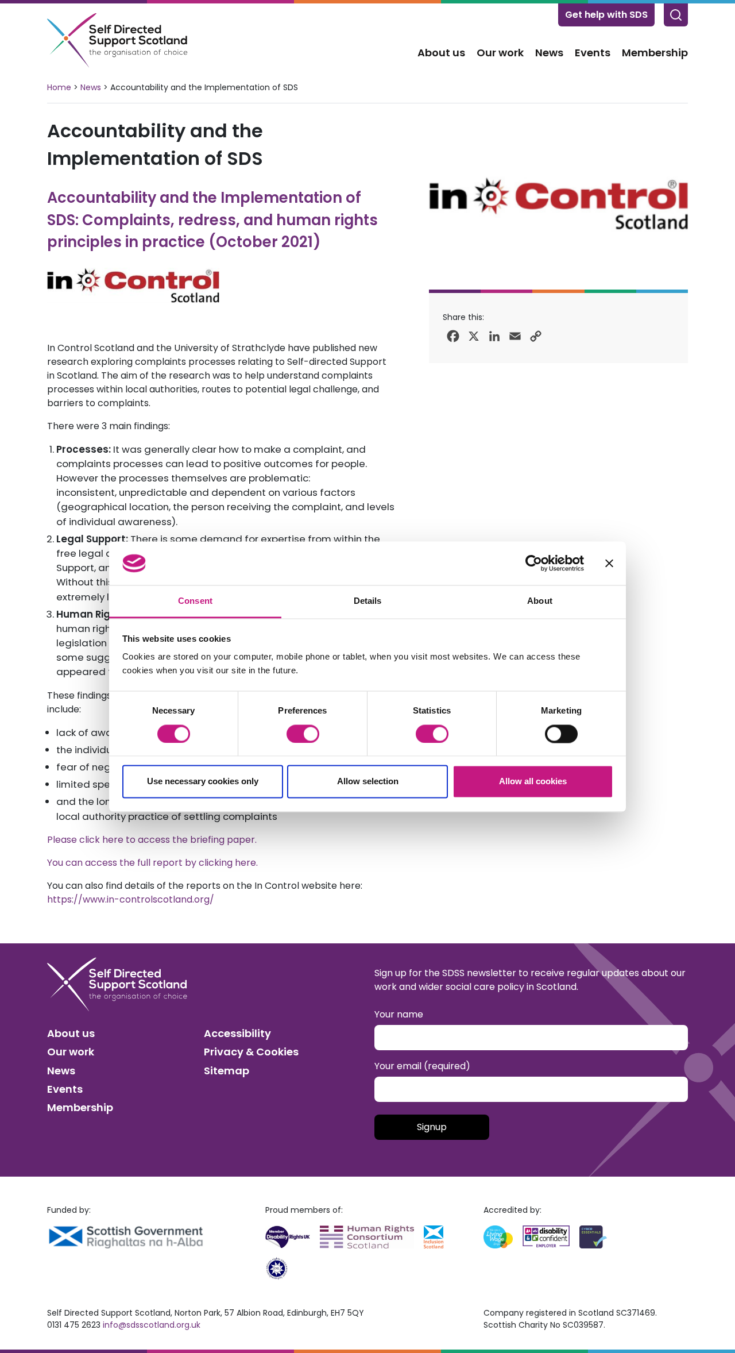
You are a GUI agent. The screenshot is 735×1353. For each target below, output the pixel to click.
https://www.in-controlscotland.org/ (130, 899)
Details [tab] (368, 601)
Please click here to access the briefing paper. (152, 839)
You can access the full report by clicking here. (152, 862)
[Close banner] (609, 563)
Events (592, 52)
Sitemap (226, 1070)
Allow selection (368, 782)
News (549, 52)
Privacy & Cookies (251, 1051)
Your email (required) (422, 1066)
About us (441, 52)
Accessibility (237, 1033)
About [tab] (539, 601)
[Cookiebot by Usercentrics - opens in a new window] (533, 563)
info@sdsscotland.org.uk (151, 1325)
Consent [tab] (195, 601)
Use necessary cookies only (202, 782)
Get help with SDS (606, 14)
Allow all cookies (533, 782)
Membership (655, 52)
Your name (398, 1014)
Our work (500, 52)
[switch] (303, 733)
